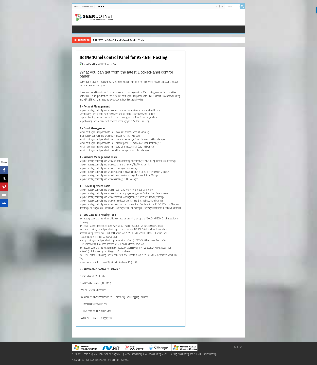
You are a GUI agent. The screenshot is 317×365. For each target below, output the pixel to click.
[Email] (4, 195)
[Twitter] (222, 6)
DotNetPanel (85, 81)
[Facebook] (219, 6)
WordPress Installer (90, 318)
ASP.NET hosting (91, 99)
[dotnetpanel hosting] (98, 64)
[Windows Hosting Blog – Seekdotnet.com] (94, 17)
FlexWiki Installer (89, 304)
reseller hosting (106, 81)
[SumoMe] (4, 203)
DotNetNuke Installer (90, 283)
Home (101, 6)
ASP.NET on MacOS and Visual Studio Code (118, 40)
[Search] (242, 6)
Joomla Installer (88, 276)
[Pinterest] (4, 186)
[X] (4, 178)
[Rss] (216, 6)
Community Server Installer (93, 297)
